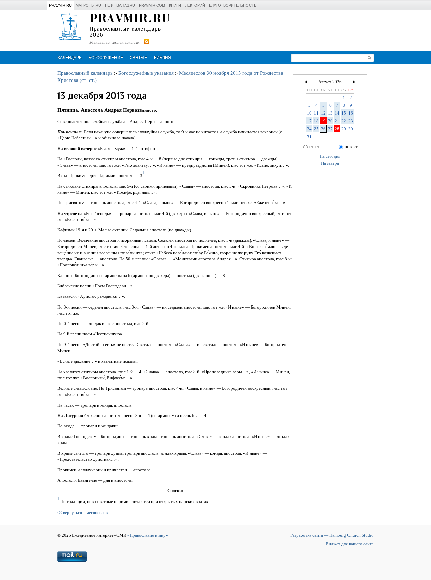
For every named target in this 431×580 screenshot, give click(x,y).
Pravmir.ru (60, 5)
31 (309, 136)
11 (316, 113)
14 (337, 113)
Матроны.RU (88, 5)
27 (330, 128)
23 (350, 120)
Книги (175, 5)
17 (309, 120)
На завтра (330, 163)
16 (350, 113)
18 (316, 120)
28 (337, 128)
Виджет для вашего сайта (350, 543)
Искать (369, 58)
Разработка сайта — (332, 535)
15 (343, 113)
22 (343, 120)
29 (343, 128)
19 (323, 120)
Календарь (70, 57)
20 (330, 120)
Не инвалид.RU (120, 5)
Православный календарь (85, 72)
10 (309, 113)
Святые (138, 57)
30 (350, 128)
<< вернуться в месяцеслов (82, 512)
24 (309, 128)
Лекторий (195, 5)
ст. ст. (314, 146)
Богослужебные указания (146, 72)
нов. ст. (351, 146)
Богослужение (106, 57)
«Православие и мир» (147, 535)
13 (330, 113)
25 (316, 128)
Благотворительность (232, 5)
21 (337, 120)
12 (323, 113)
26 (323, 128)
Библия (162, 57)
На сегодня (330, 156)
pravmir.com (152, 5)
